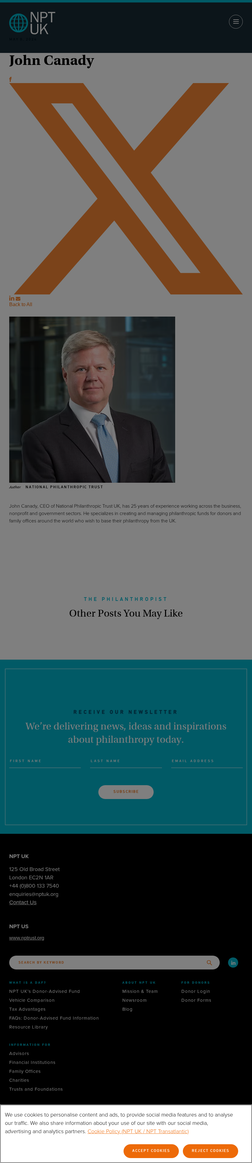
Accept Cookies (151, 1151)
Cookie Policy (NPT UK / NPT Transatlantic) (138, 1131)
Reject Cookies (211, 1151)
